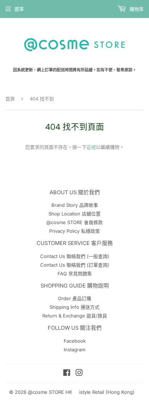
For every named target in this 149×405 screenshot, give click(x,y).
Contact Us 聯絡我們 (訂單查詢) (74, 265)
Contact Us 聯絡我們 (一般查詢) (74, 256)
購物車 (136, 9)
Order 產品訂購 (74, 298)
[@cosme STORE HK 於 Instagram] (79, 374)
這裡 (91, 147)
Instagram (74, 349)
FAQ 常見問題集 (75, 273)
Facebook (75, 341)
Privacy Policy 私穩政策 (74, 231)
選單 (19, 9)
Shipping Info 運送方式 (74, 307)
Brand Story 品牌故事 (74, 205)
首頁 (10, 99)
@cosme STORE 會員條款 (74, 222)
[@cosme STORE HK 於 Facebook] (67, 374)
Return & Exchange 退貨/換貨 (74, 316)
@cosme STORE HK (50, 392)
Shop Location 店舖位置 (74, 214)
